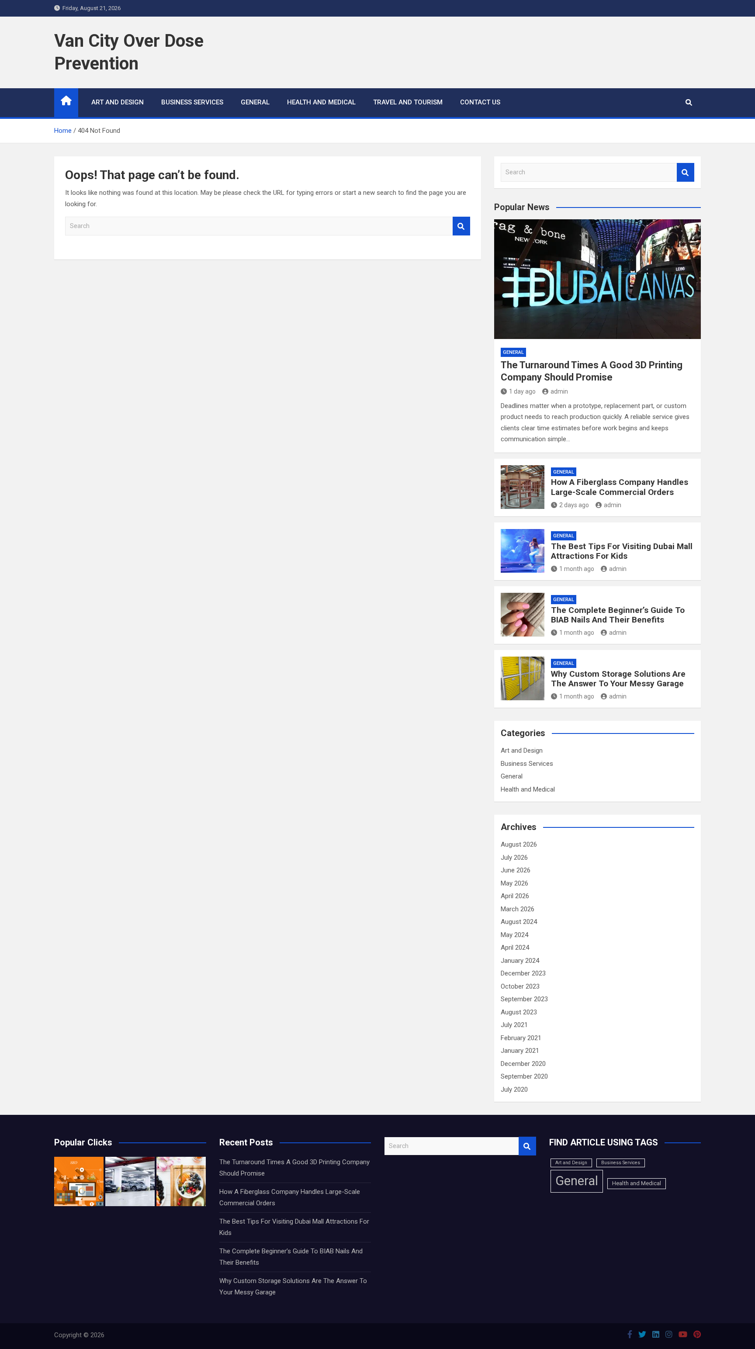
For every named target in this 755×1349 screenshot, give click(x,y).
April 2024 (515, 947)
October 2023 (520, 986)
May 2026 (514, 883)
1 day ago (522, 391)
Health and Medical (321, 102)
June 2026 (515, 870)
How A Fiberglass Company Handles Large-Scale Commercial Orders (619, 487)
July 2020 (514, 1089)
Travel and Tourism (408, 102)
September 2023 (524, 999)
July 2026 (514, 857)
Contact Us (480, 102)
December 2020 (523, 1064)
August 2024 (519, 922)
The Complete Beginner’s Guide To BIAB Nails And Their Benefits (618, 615)
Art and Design (117, 102)
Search (461, 226)
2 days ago (574, 505)
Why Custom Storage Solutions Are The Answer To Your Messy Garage (618, 679)
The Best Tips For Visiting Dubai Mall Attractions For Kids (622, 551)
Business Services (192, 102)
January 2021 (520, 1051)
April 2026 (515, 896)
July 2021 (514, 1025)
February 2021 (521, 1038)
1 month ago (576, 568)
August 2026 (519, 844)
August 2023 (519, 1012)
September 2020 (524, 1076)
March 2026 (517, 909)
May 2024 (514, 935)
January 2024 (520, 961)
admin (559, 391)
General (255, 102)
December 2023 (523, 973)
